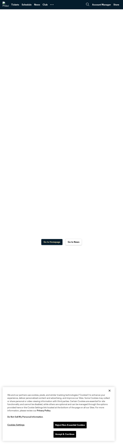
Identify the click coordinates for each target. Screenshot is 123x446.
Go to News (73, 242)
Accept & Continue (64, 434)
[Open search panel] (88, 4)
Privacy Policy (43, 410)
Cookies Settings (16, 425)
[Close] (109, 390)
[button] (52, 4)
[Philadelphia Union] (6, 5)
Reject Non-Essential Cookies (70, 425)
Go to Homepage (52, 242)
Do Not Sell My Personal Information (25, 416)
